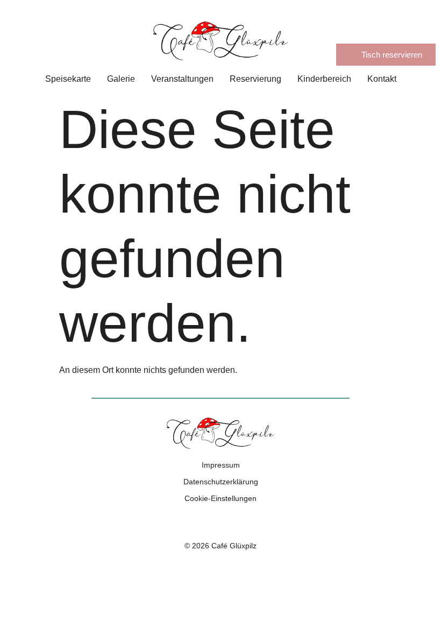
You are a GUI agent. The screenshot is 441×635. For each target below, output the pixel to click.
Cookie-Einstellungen (220, 498)
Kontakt (381, 78)
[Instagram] (232, 521)
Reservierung (255, 78)
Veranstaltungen (182, 78)
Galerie (121, 78)
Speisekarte (68, 78)
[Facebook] (208, 521)
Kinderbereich (324, 78)
